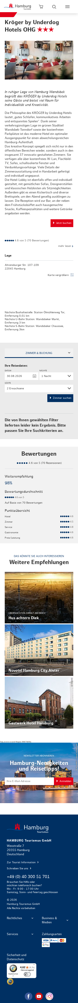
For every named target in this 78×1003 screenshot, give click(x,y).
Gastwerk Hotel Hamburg (39, 702)
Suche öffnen (54, 6)
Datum (8, 371)
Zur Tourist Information (21, 862)
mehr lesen (65, 246)
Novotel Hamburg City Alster (39, 650)
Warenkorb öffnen (41, 6)
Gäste (8, 383)
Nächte (43, 371)
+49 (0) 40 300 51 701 (28, 876)
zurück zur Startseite (39, 828)
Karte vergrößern (58, 275)
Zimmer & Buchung (39, 353)
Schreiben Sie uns (18, 868)
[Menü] (34, 965)
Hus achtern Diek (39, 597)
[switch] (27, 974)
